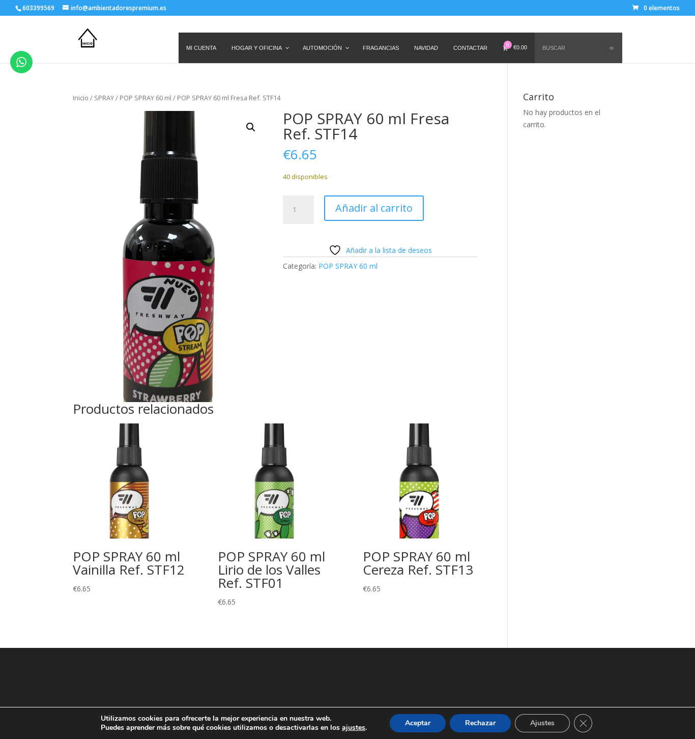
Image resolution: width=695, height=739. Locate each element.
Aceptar (417, 723)
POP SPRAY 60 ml (145, 97)
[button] (251, 127)
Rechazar (480, 723)
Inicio (81, 97)
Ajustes (542, 723)
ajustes (353, 727)
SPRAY (104, 97)
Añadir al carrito (374, 208)
